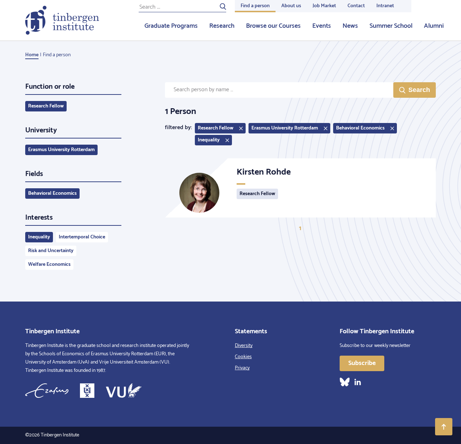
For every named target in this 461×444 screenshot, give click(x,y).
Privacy (242, 368)
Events (321, 26)
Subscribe (362, 363)
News (350, 26)
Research (221, 26)
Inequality (39, 237)
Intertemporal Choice (82, 237)
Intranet (385, 6)
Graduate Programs (171, 26)
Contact (356, 6)
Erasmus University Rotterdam (61, 150)
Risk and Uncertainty (50, 251)
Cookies (243, 357)
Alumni (434, 26)
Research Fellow (46, 106)
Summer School (391, 26)
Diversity (243, 346)
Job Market (324, 6)
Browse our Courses (273, 26)
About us (291, 6)
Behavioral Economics (52, 193)
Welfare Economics (49, 264)
